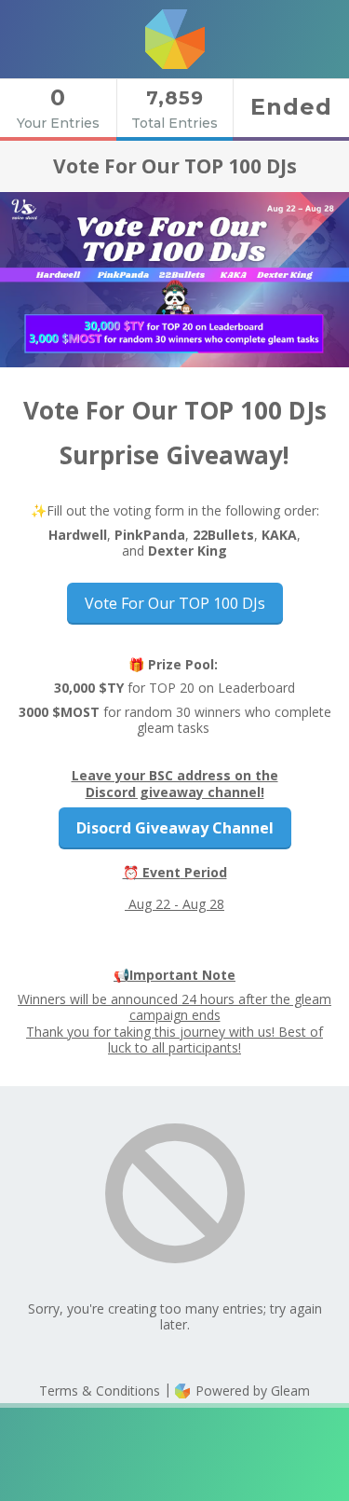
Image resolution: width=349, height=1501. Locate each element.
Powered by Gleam (251, 1390)
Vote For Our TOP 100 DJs (175, 603)
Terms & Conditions (99, 1390)
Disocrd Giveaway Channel (175, 828)
